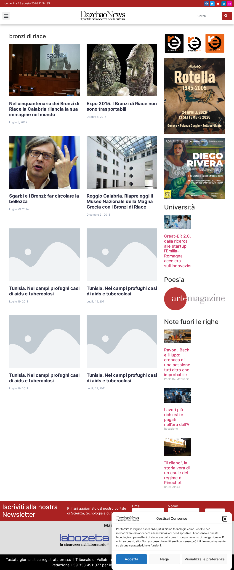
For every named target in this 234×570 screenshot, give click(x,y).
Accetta (131, 559)
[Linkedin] (223, 3)
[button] (225, 518)
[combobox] (207, 16)
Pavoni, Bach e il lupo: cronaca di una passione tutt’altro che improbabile (177, 362)
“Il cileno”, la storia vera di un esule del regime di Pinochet (177, 472)
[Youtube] (218, 3)
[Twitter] (212, 3)
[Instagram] (229, 3)
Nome (173, 506)
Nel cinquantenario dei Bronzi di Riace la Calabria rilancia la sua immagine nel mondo (44, 109)
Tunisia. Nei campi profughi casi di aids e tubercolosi (44, 291)
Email (136, 506)
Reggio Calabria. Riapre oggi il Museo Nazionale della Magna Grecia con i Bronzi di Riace (120, 201)
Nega (164, 559)
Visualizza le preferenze (205, 559)
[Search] (227, 16)
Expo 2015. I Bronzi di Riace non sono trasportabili (122, 106)
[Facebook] (206, 3)
